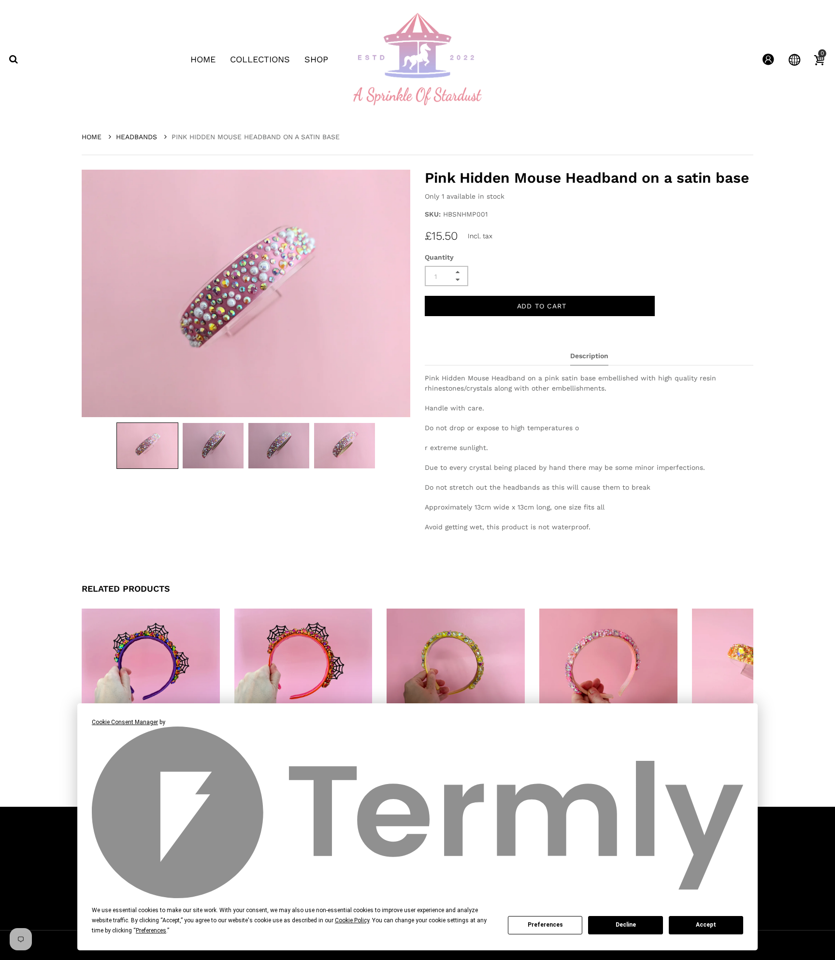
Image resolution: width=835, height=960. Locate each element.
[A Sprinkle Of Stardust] (417, 59)
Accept (706, 924)
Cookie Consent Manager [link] (125, 722)
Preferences (545, 924)
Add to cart (541, 306)
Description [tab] (589, 356)
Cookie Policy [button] (352, 920)
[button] (147, 445)
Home (93, 137)
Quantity (439, 257)
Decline (626, 924)
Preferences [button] (151, 930)
